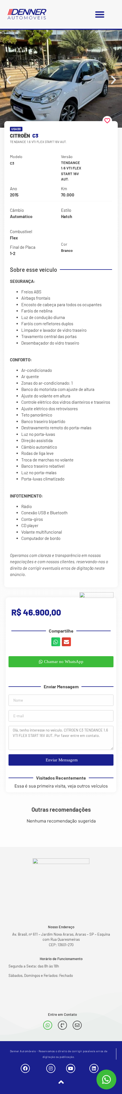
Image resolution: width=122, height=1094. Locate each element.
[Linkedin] (93, 1068)
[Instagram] (50, 1068)
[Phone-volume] (62, 1025)
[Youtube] (70, 1068)
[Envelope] (77, 1025)
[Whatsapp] (47, 1025)
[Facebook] (25, 1068)
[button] (99, 14)
